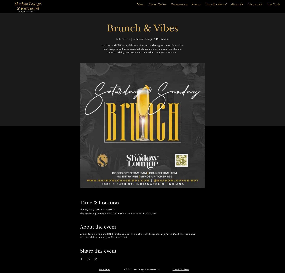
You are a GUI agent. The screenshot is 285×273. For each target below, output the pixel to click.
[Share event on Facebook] (81, 259)
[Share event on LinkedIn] (96, 259)
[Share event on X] (88, 259)
